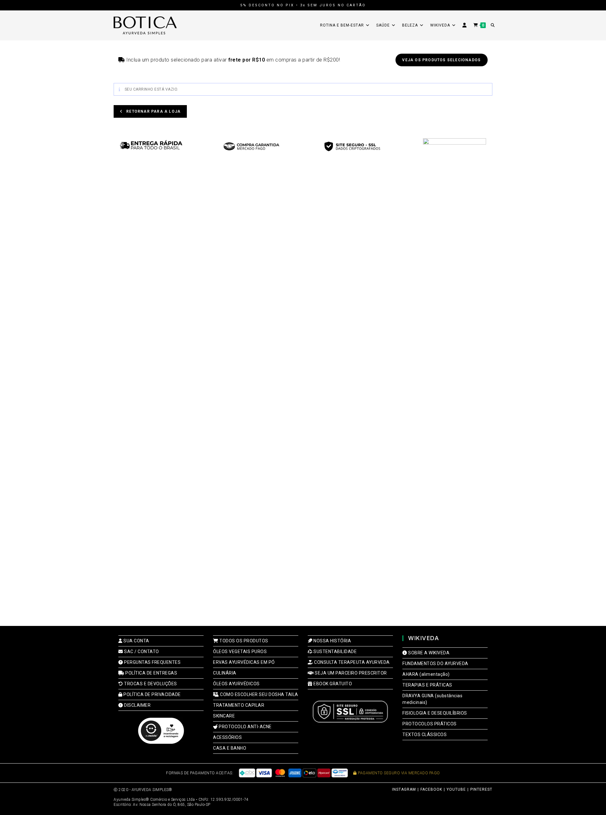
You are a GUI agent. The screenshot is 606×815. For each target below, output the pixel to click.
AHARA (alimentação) (426, 674)
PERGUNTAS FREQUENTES (152, 662)
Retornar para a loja (153, 111)
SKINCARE (224, 715)
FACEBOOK (431, 789)
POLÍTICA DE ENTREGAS (150, 672)
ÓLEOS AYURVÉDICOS (236, 683)
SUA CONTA (135, 640)
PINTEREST (481, 789)
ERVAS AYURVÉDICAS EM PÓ (244, 662)
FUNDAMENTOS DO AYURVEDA (435, 663)
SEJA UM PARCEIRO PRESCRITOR (350, 672)
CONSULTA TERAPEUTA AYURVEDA (351, 662)
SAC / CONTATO (141, 651)
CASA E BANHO (229, 748)
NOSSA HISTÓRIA (331, 640)
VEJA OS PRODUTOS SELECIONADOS (441, 60)
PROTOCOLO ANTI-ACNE (245, 726)
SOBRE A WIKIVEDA (428, 652)
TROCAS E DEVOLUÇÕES (150, 683)
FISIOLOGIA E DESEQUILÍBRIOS (434, 713)
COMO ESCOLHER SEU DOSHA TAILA (258, 694)
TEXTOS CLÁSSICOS (424, 734)
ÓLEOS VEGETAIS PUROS (240, 651)
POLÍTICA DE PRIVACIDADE (151, 694)
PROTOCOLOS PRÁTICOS (429, 723)
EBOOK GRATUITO (332, 683)
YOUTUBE (456, 789)
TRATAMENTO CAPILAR (238, 705)
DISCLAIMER (137, 705)
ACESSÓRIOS (227, 737)
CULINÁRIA (224, 672)
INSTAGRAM (404, 789)
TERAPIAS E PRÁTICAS (427, 684)
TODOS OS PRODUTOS (243, 640)
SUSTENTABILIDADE (334, 651)
